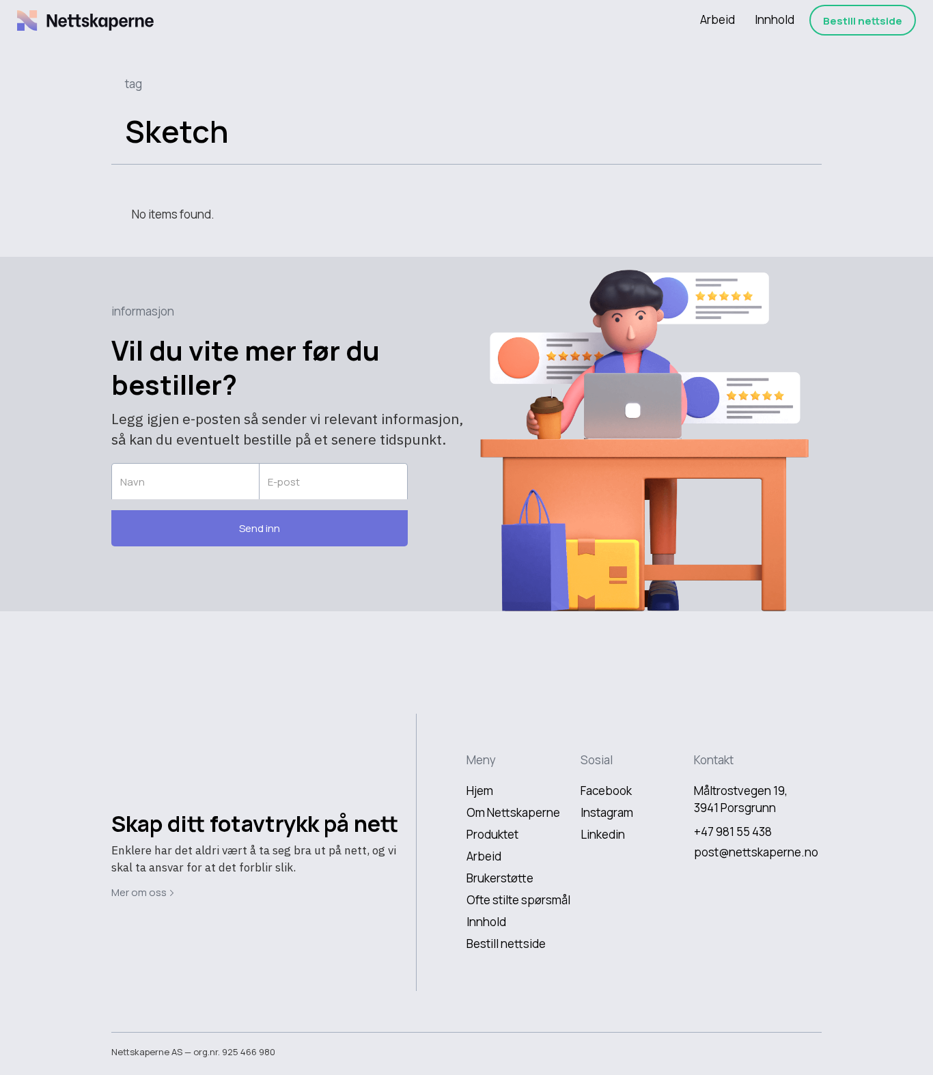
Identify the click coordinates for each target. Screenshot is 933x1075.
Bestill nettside (862, 21)
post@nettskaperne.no (756, 852)
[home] (85, 20)
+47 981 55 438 (733, 831)
